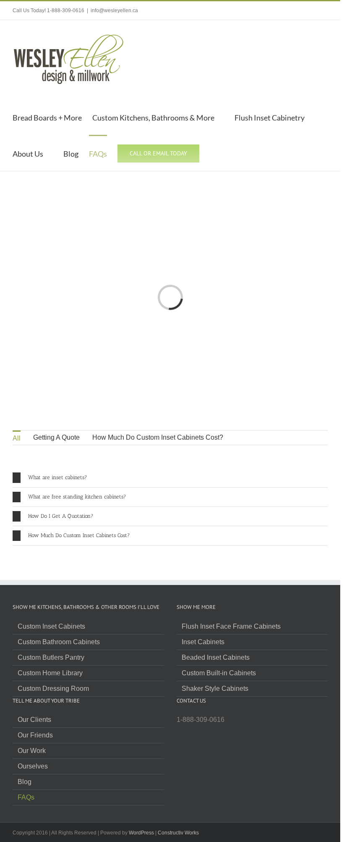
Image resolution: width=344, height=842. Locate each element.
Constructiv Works (178, 833)
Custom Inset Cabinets (51, 626)
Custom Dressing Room (53, 688)
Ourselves (33, 766)
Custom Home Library (50, 673)
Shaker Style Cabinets (215, 688)
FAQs (26, 797)
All (17, 438)
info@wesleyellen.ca (114, 10)
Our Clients (34, 719)
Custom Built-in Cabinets (219, 673)
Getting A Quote (56, 437)
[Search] (213, 153)
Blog (24, 782)
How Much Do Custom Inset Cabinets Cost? (157, 437)
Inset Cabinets (203, 642)
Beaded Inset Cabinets (216, 657)
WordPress (141, 833)
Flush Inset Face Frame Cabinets (231, 626)
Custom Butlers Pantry (51, 657)
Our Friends (35, 735)
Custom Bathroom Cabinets (59, 642)
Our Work (32, 751)
